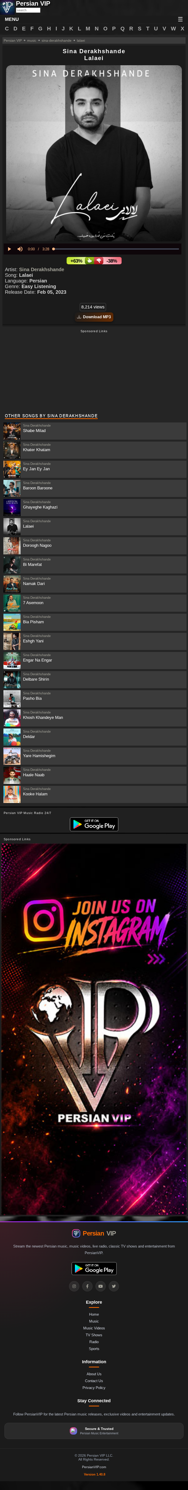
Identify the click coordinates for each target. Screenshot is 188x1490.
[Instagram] (74, 1286)
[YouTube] (100, 1286)
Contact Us (94, 1381)
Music (94, 1321)
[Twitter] (114, 1286)
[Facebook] (87, 1286)
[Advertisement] (94, 372)
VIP (99, 1233)
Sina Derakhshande (41, 269)
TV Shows (94, 1335)
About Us (94, 1374)
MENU (12, 19)
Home (94, 1314)
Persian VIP (13, 40)
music (31, 40)
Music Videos (94, 1328)
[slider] (116, 249)
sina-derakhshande (56, 40)
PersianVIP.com (94, 1467)
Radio (94, 1342)
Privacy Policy (94, 1388)
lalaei (81, 40)
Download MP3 (96, 317)
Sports (94, 1349)
